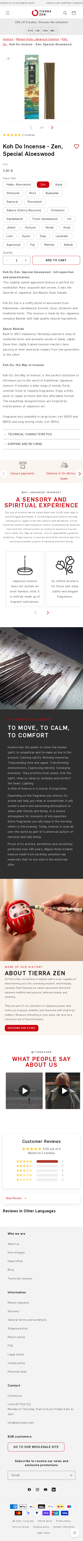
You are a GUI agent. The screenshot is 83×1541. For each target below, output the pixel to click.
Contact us (15, 1395)
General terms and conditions (27, 1319)
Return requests (18, 1302)
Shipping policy (18, 1328)
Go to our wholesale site (36, 1447)
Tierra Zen (28, 1521)
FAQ (10, 1345)
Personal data (17, 1371)
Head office (15, 1261)
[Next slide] (79, 474)
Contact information (64, 1527)
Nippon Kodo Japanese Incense (37, 39)
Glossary (13, 1311)
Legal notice (16, 1354)
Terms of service (20, 1527)
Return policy (16, 1337)
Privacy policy (63, 1521)
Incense (8, 39)
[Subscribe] (71, 1475)
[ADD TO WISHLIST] (75, 146)
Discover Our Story (22, 1028)
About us (13, 1244)
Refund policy (45, 1521)
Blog (11, 1269)
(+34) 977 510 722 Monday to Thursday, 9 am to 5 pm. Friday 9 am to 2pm (41, 1409)
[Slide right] (51, 127)
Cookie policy (16, 1363)
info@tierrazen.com (21, 1422)
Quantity (8, 252)
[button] (7, 13)
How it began (16, 1252)
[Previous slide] (4, 474)
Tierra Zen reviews (20, 1278)
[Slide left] (31, 127)
